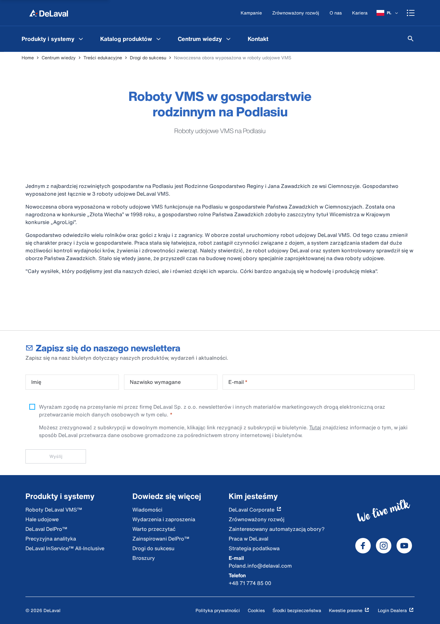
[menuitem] (53, 39)
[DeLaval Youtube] (404, 545)
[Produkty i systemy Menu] (80, 39)
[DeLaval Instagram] (383, 545)
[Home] (49, 12)
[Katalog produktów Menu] (158, 39)
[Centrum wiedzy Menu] (228, 39)
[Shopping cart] (410, 13)
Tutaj (315, 427)
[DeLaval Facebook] (363, 545)
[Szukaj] (410, 38)
